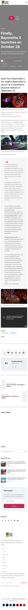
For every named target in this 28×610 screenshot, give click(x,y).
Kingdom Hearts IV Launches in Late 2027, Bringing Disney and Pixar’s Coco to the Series (16, 471)
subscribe (14, 506)
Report (20, 66)
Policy (18, 585)
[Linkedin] (10, 605)
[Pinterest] (17, 605)
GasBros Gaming (8, 60)
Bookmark (12, 66)
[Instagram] (14, 605)
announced (17, 116)
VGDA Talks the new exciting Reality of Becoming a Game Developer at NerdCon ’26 (16, 463)
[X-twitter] (7, 605)
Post (10, 332)
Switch (3, 28)
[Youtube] (20, 605)
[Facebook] (3, 605)
